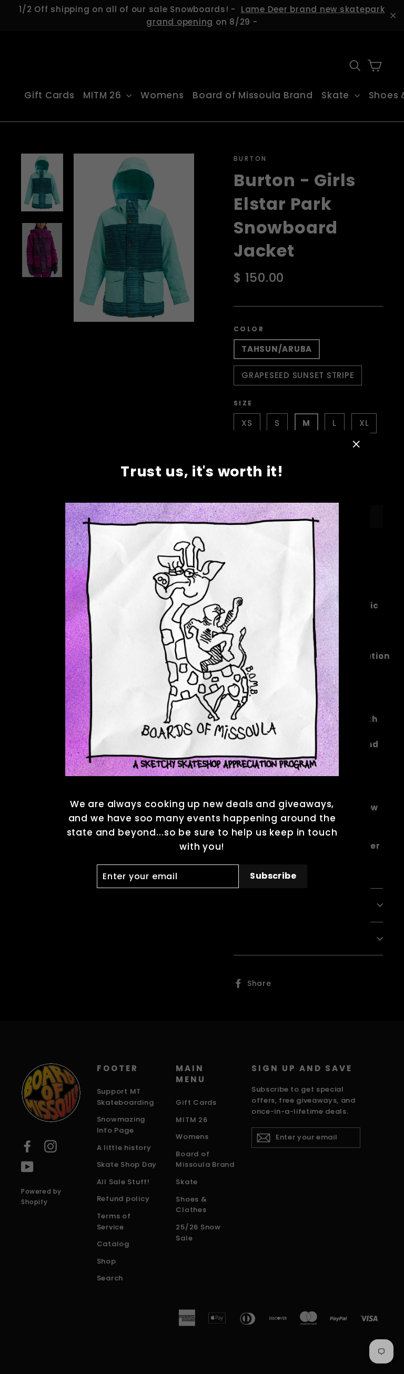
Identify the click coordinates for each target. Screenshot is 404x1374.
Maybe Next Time (201, 905)
